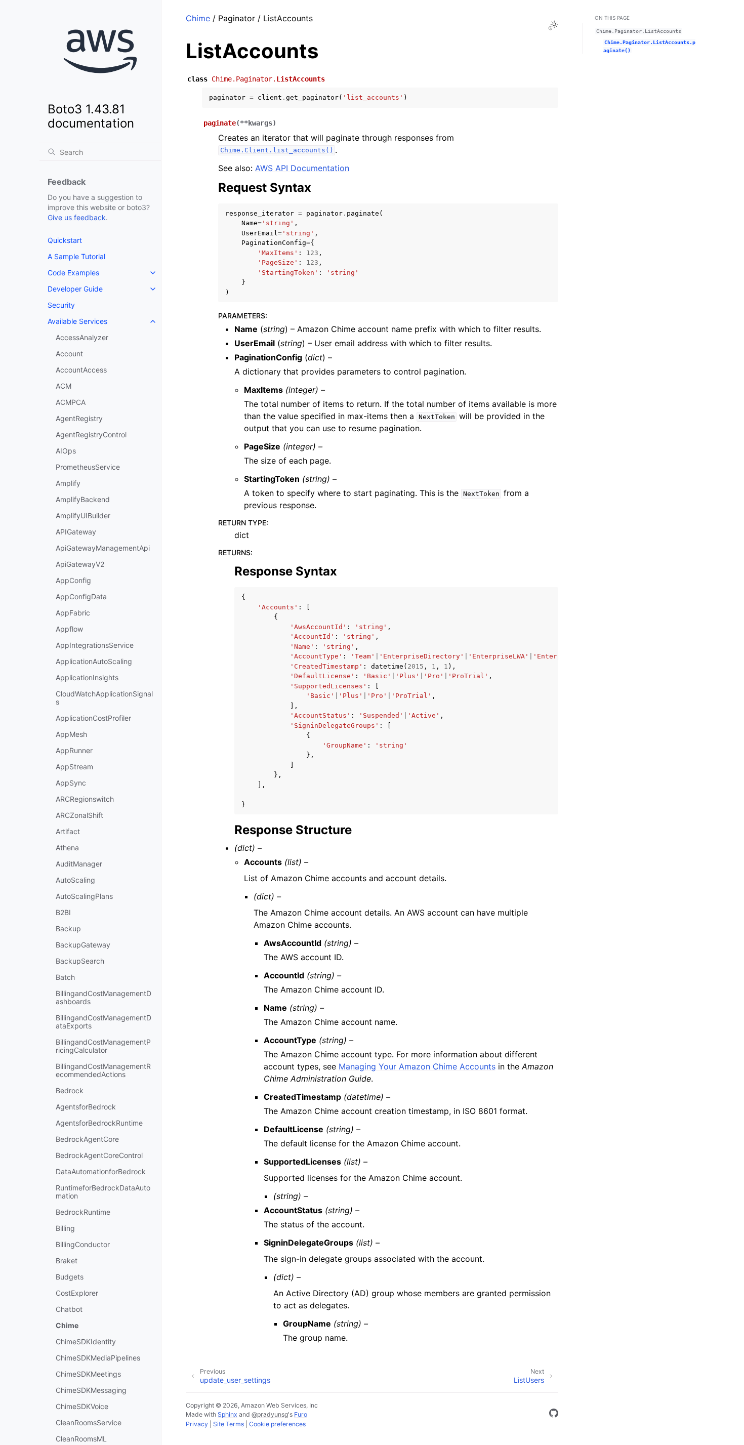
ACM (63, 386)
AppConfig (73, 580)
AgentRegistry (79, 418)
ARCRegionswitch (85, 799)
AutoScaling (75, 880)
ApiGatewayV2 (80, 564)
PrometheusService (88, 467)
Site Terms (228, 1424)
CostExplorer (77, 1293)
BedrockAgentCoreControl (99, 1155)
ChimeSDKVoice (82, 1406)
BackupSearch (80, 961)
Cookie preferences (277, 1424)
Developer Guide (75, 288)
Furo (300, 1414)
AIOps (66, 450)
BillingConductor (83, 1244)
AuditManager (79, 863)
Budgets (70, 1276)
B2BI (63, 912)
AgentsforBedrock (86, 1106)
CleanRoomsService (88, 1422)
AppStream (74, 766)
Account (69, 353)
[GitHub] (553, 1415)
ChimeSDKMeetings (88, 1374)
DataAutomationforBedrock (101, 1171)
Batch (65, 977)
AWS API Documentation (302, 168)
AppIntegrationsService (95, 645)
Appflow (69, 629)
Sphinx (227, 1414)
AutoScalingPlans (84, 896)
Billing (65, 1228)
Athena (67, 847)
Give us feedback (77, 217)
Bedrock (70, 1090)
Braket (66, 1260)
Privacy (197, 1424)
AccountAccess (81, 369)
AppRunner (74, 750)
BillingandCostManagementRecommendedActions (103, 1070)
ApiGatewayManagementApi (103, 548)
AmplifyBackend (83, 499)
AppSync (71, 782)
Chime (67, 1325)
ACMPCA (71, 402)
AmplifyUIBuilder (83, 515)
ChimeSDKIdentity (86, 1341)
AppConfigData (81, 596)
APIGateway (76, 531)
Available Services (77, 321)
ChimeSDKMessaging (91, 1390)
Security (61, 305)
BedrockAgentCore (87, 1139)
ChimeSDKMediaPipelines (98, 1357)
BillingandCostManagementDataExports (103, 1021)
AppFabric (73, 612)
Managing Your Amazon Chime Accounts (417, 1066)
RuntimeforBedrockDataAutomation (103, 1191)
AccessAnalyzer (82, 337)
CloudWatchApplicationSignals (104, 697)
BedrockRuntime (83, 1212)
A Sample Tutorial (76, 256)
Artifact (68, 831)
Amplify (68, 483)
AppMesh (71, 734)
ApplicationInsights (87, 677)
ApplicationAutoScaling (94, 661)
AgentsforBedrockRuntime (99, 1123)
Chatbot (69, 1309)
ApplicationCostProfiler (93, 718)
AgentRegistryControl (91, 434)
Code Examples (73, 272)
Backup (68, 928)
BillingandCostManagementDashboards (103, 997)
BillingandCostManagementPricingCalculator (103, 1046)
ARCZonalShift (79, 815)
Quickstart (65, 240)
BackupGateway (83, 944)
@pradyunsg (270, 1414)
